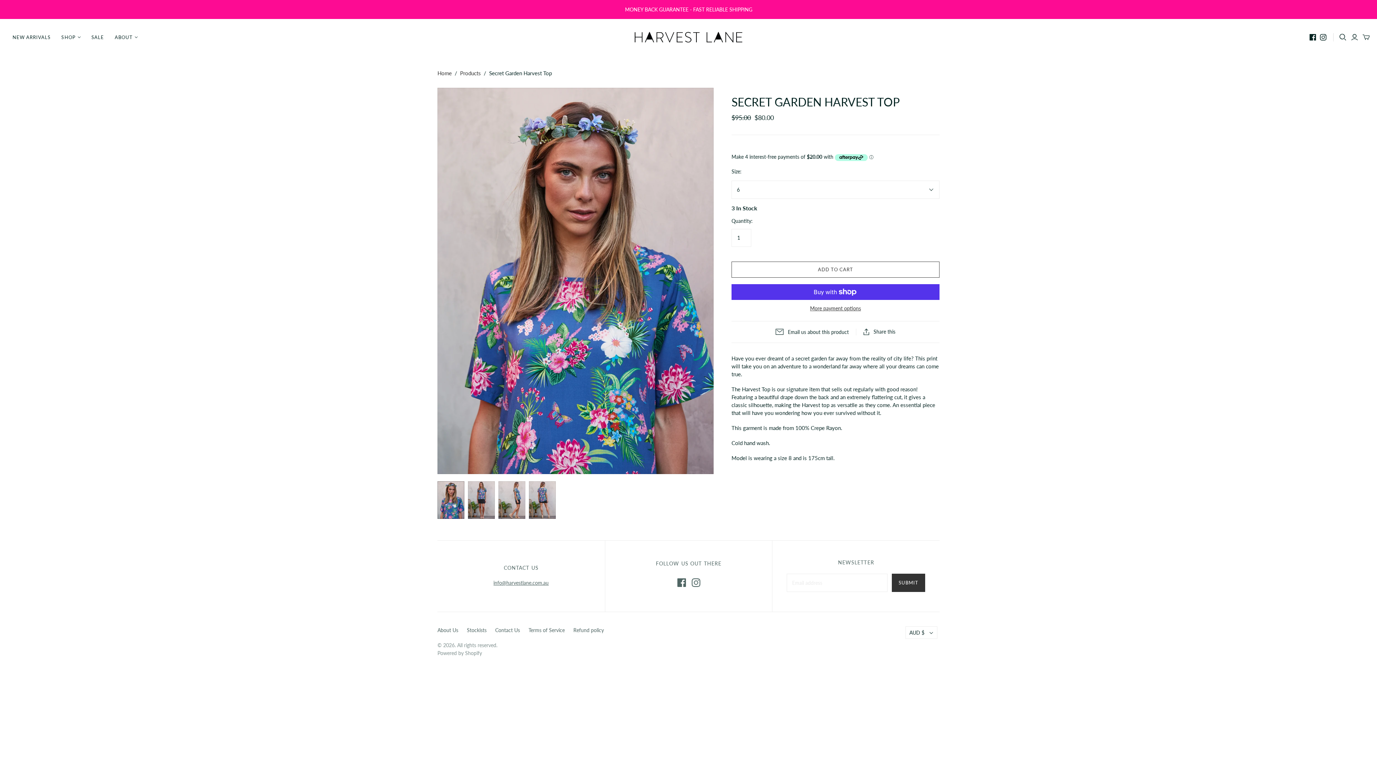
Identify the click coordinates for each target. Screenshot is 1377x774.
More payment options (835, 308)
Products (470, 73)
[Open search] (1343, 37)
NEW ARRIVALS (32, 37)
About (124, 37)
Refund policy (588, 630)
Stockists (477, 630)
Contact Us (507, 630)
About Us (447, 630)
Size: (737, 171)
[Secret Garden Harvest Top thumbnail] (450, 500)
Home (444, 73)
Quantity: (742, 221)
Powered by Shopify (459, 653)
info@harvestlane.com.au (521, 583)
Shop (68, 37)
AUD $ (916, 633)
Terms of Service (547, 630)
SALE (97, 37)
